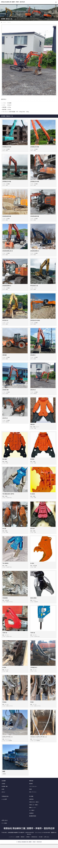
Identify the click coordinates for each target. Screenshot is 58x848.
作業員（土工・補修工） (34, 804)
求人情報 (31, 796)
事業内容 (31, 780)
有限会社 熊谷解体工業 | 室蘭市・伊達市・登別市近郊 (13, 1)
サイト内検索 (4, 823)
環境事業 (31, 783)
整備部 (30, 789)
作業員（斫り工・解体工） (34, 802)
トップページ (11, 836)
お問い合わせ (5, 820)
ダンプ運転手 (31, 810)
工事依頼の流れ (5, 796)
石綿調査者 (31, 813)
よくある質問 (4, 799)
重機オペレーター (32, 807)
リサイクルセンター (33, 786)
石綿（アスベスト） (33, 791)
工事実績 (3, 783)
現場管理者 (31, 799)
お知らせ (3, 791)
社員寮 (3, 789)
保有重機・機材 (5, 786)
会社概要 (4, 780)
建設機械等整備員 (32, 815)
